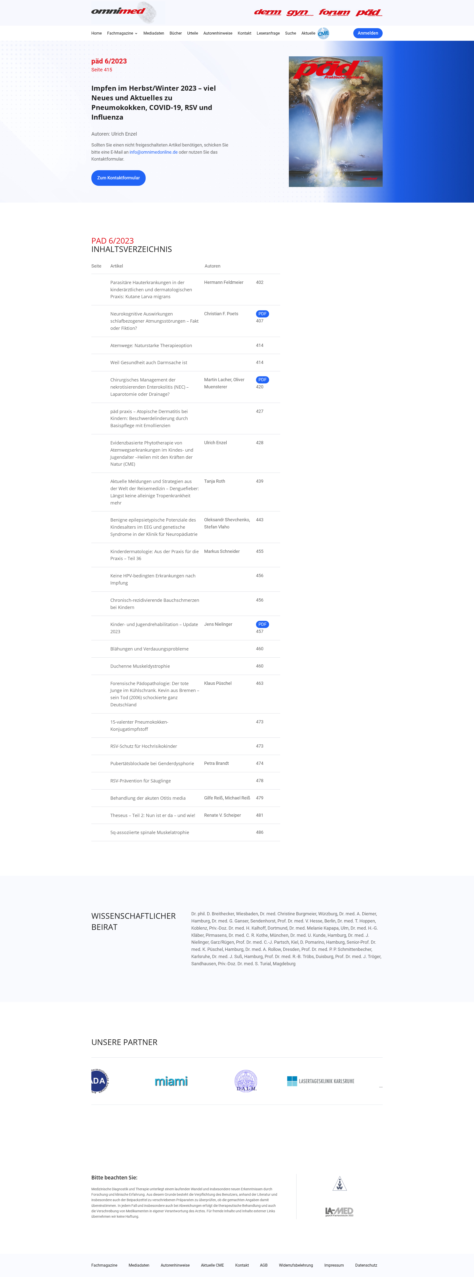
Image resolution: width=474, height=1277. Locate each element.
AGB (264, 1265)
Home (96, 34)
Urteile (192, 34)
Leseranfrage (268, 34)
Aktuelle (308, 34)
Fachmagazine (120, 34)
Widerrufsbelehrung (296, 1265)
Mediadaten (153, 34)
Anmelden (368, 33)
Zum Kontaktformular (118, 177)
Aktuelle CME (212, 1265)
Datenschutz (366, 1265)
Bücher (176, 34)
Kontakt (244, 34)
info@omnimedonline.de (154, 152)
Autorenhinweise (217, 34)
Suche (290, 34)
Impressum (334, 1265)
